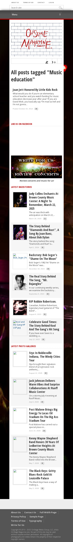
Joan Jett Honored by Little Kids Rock (35, 89)
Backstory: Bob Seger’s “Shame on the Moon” (43, 256)
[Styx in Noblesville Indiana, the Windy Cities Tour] (20, 358)
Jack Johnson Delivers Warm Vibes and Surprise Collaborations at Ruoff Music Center (44, 386)
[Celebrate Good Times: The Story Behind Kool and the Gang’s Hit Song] (20, 324)
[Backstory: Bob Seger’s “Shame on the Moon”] (20, 256)
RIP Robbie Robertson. (42, 301)
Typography (35, 520)
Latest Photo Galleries (23, 346)
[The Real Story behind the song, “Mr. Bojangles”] (20, 282)
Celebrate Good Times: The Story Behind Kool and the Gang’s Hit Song (44, 325)
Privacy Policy (18, 516)
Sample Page (36, 516)
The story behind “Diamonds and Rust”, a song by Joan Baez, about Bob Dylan (44, 231)
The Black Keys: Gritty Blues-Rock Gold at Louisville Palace (42, 474)
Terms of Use (28, 2)
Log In (51, 2)
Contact (41, 2)
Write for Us (17, 525)
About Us (15, 2)
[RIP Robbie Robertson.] (20, 307)
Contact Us (30, 512)
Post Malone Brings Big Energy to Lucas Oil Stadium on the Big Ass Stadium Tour (43, 415)
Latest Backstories (21, 187)
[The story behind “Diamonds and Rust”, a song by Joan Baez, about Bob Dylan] (20, 232)
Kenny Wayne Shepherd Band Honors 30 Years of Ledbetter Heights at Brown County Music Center (44, 445)
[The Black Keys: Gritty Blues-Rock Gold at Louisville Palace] (20, 476)
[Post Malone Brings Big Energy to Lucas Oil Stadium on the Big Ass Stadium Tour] (20, 415)
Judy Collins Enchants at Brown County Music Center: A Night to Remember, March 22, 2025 (43, 201)
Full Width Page (48, 512)
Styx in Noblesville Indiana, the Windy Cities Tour (44, 356)
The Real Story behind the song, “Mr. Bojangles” (42, 280)
